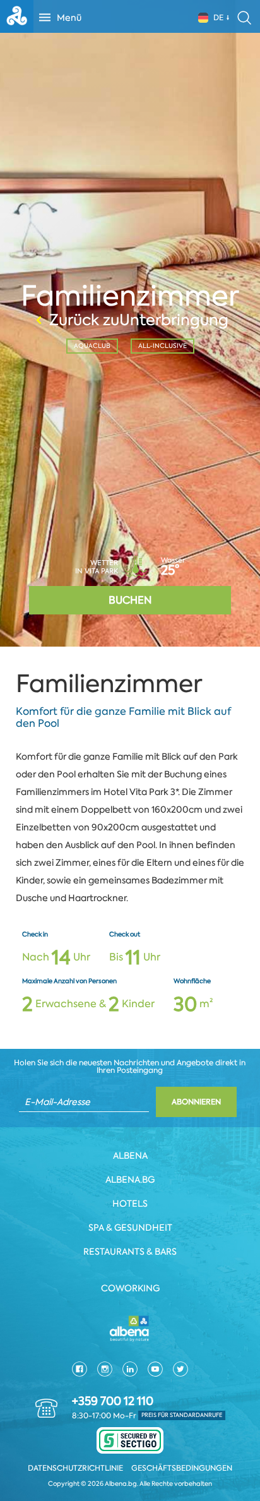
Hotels (130, 1203)
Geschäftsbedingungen (181, 1468)
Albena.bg (130, 1179)
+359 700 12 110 (112, 1401)
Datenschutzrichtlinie (75, 1468)
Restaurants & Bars (130, 1251)
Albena (130, 1155)
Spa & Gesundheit (130, 1227)
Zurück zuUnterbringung (138, 320)
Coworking (130, 1288)
